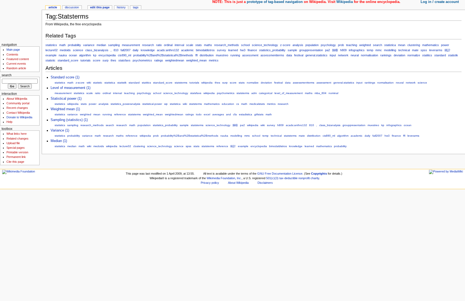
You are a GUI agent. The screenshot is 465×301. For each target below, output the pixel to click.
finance (252, 50)
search (377, 45)
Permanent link (16, 156)
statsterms (181, 82)
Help (9, 121)
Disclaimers (265, 182)
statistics (51, 45)
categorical (265, 93)
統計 (447, 50)
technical (404, 50)
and (228, 114)
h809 (343, 50)
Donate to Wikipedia (19, 117)
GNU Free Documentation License (279, 173)
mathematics (430, 45)
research (148, 45)
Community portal (17, 103)
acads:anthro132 (168, 50)
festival (298, 55)
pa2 (327, 50)
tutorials (85, 60)
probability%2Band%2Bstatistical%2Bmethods (163, 55)
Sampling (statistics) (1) (69, 120)
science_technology (265, 45)
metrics (214, 60)
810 (116, 50)
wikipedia (207, 82)
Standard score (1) (65, 77)
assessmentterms (272, 55)
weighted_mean (196, 60)
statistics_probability (272, 50)
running (235, 55)
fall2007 (126, 50)
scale (189, 45)
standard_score (68, 60)
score (96, 60)
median (101, 45)
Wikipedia (344, 2)
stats (198, 45)
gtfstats (258, 114)
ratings (158, 60)
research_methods (226, 45)
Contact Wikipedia (18, 112)
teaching (351, 45)
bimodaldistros (205, 50)
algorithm (85, 55)
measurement (131, 45)
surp (105, 60)
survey (221, 50)
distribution (207, 55)
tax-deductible (288, 178)
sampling (114, 45)
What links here (16, 133)
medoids (65, 50)
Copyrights (319, 173)
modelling (390, 50)
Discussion (72, 7)
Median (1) (59, 141)
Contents (12, 54)
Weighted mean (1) (65, 109)
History (121, 7)
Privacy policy (210, 182)
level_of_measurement (288, 93)
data (289, 55)
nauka (63, 55)
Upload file (13, 143)
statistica (390, 45)
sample (292, 50)
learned (233, 50)
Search (7, 75)
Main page (13, 49)
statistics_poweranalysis (125, 103)
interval (179, 45)
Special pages (15, 147)
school (245, 45)
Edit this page (100, 7)
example (51, 55)
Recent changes (17, 107)
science (78, 50)
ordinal (168, 45)
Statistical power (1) (66, 99)
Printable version (17, 152)
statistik (453, 55)
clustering (413, 45)
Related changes (17, 138)
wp (166, 103)
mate (415, 50)
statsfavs (124, 60)
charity (315, 178)
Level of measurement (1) (70, 88)
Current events (16, 63)
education (228, 103)
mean (401, 45)
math (62, 45)
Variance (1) (60, 130)
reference (120, 114)
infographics (357, 50)
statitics (427, 55)
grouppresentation (311, 50)
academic (187, 50)
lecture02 (51, 50)
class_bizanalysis (96, 50)
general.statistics (316, 55)
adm (254, 93)
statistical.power (152, 103)
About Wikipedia (16, 98)
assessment (250, 55)
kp (94, 55)
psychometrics (142, 60)
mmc (378, 50)
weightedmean (174, 60)
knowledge (148, 50)
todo (199, 114)
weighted (365, 45)
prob (341, 45)
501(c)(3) (272, 178)
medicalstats (257, 103)
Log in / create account (440, 2)
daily (136, 50)
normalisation (369, 55)
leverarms (435, 50)
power (445, 45)
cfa (235, 114)
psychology (328, 45)
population (312, 45)
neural (355, 55)
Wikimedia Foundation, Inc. (224, 178)
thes (113, 60)
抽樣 (335, 50)
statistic (50, 60)
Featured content (17, 59)
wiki (89, 82)
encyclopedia (107, 55)
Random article (16, 68)
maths (208, 45)
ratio (159, 45)
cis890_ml (124, 55)
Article (52, 7)
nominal (333, 93)
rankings (386, 55)
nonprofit (304, 178)
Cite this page (15, 161)
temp (370, 50)
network (343, 55)
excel (207, 114)
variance (88, 45)
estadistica (245, 114)
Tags (136, 7)
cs (237, 103)
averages (218, 114)
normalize (413, 55)
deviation (399, 55)
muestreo (222, 55)
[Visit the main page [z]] (21, 21)
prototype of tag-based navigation (275, 2)
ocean (73, 55)
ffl (196, 55)
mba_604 (320, 93)
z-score (285, 45)
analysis (298, 45)
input (333, 55)
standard (440, 55)
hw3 (242, 50)
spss (424, 50)
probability (74, 45)
